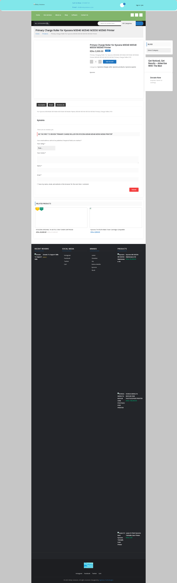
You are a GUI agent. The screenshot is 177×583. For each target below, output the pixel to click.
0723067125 (86, 3)
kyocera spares (130, 67)
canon (93, 255)
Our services (48, 15)
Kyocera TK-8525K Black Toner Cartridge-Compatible (108, 229)
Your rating (41, 144)
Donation (94, 258)
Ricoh (93, 270)
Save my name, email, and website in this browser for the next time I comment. (64, 184)
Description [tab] (41, 105)
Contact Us (84, 15)
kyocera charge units (105, 67)
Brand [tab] (51, 105)
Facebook (67, 258)
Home (38, 15)
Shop (66, 15)
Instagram (67, 255)
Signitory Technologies (106, 580)
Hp (93, 261)
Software (74, 15)
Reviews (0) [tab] (60, 105)
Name (39, 166)
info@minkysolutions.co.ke (85, 7)
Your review (41, 153)
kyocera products (119, 67)
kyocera (92, 72)
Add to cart (109, 61)
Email (39, 175)
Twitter (66, 261)
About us (58, 15)
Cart (65, 264)
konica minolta (96, 264)
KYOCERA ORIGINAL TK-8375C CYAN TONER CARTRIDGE (54, 229)
